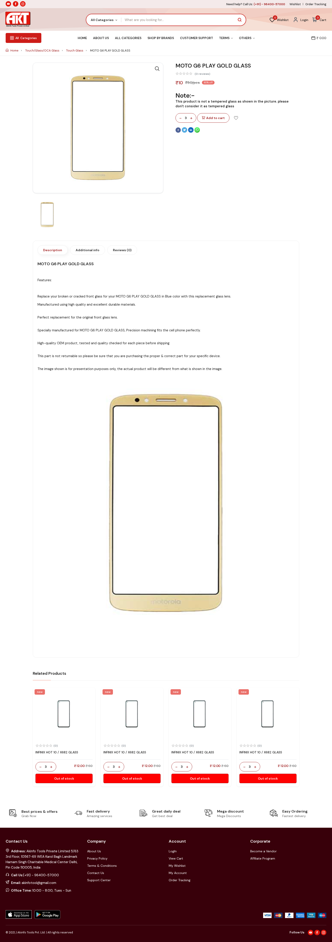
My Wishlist (177, 866)
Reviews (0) (122, 250)
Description (52, 250)
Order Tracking (315, 4)
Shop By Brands (160, 38)
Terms (224, 38)
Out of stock (64, 778)
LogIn (173, 851)
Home (82, 38)
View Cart (176, 858)
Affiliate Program (262, 858)
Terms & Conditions (102, 866)
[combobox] (103, 20)
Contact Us (95, 873)
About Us (101, 38)
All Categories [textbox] (102, 20)
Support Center (99, 880)
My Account (178, 873)
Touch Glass (75, 50)
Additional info (87, 250)
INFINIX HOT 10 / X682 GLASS (56, 752)
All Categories (128, 38)
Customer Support (196, 38)
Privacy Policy (97, 858)
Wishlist (295, 4)
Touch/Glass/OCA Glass (42, 50)
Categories (26, 38)
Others (245, 38)
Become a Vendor (263, 851)
